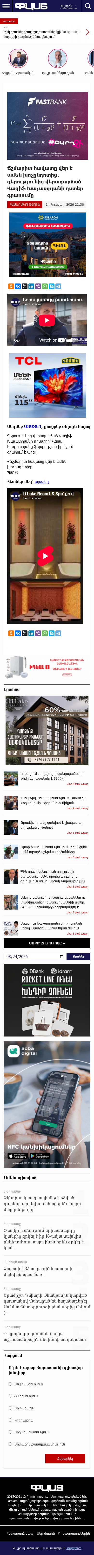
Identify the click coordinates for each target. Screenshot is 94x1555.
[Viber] (38, 286)
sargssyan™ (74, 1548)
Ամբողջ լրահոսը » (47, 943)
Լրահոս (12, 689)
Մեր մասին (46, 1533)
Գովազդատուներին (74, 1533)
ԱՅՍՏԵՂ (32, 426)
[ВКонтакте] (18, 286)
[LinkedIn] (31, 286)
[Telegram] (58, 286)
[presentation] (76, 34)
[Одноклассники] (11, 286)
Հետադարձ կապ (20, 1533)
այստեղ (41, 481)
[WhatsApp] (45, 286)
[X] (24, 286)
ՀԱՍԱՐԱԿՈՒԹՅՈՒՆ (25, 204)
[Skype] (51, 286)
